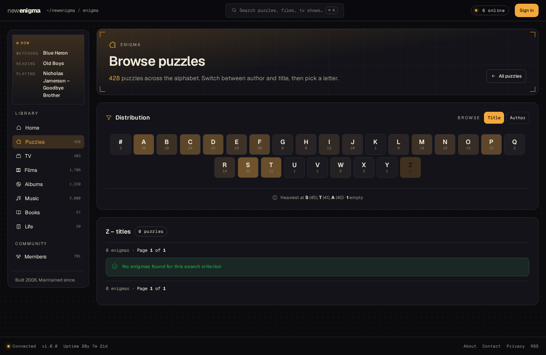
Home (32, 127)
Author (518, 117)
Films (53, 170)
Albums (53, 184)
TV (53, 156)
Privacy (516, 346)
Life (53, 226)
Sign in (527, 10)
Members (53, 256)
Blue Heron (55, 53)
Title (494, 117)
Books (53, 212)
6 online (493, 10)
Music (53, 198)
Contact (491, 346)
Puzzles (53, 142)
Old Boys (53, 63)
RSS (535, 346)
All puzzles (510, 76)
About (470, 346)
